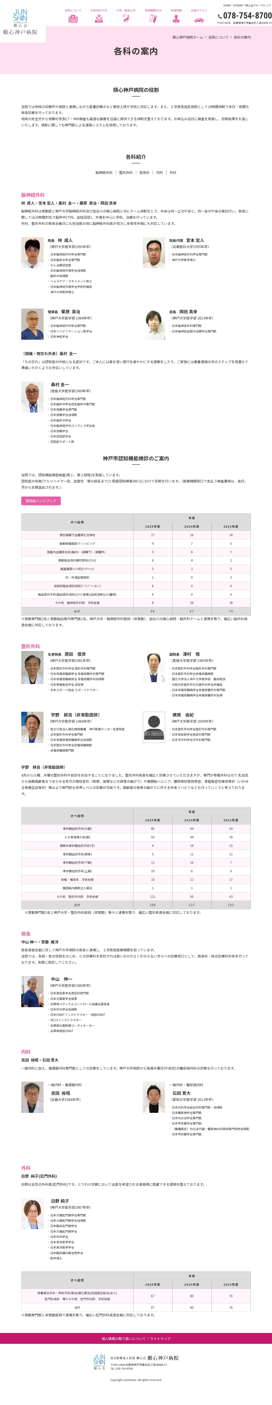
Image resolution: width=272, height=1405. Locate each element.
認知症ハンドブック (41, 500)
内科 (159, 172)
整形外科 (126, 172)
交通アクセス (199, 10)
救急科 (144, 172)
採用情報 (176, 10)
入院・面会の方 (126, 10)
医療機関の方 (153, 10)
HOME (227, 5)
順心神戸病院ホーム (188, 37)
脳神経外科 (104, 172)
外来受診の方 (99, 10)
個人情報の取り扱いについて (124, 1338)
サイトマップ (160, 1338)
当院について (73, 10)
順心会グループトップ (258, 5)
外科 (173, 172)
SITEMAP (238, 5)
